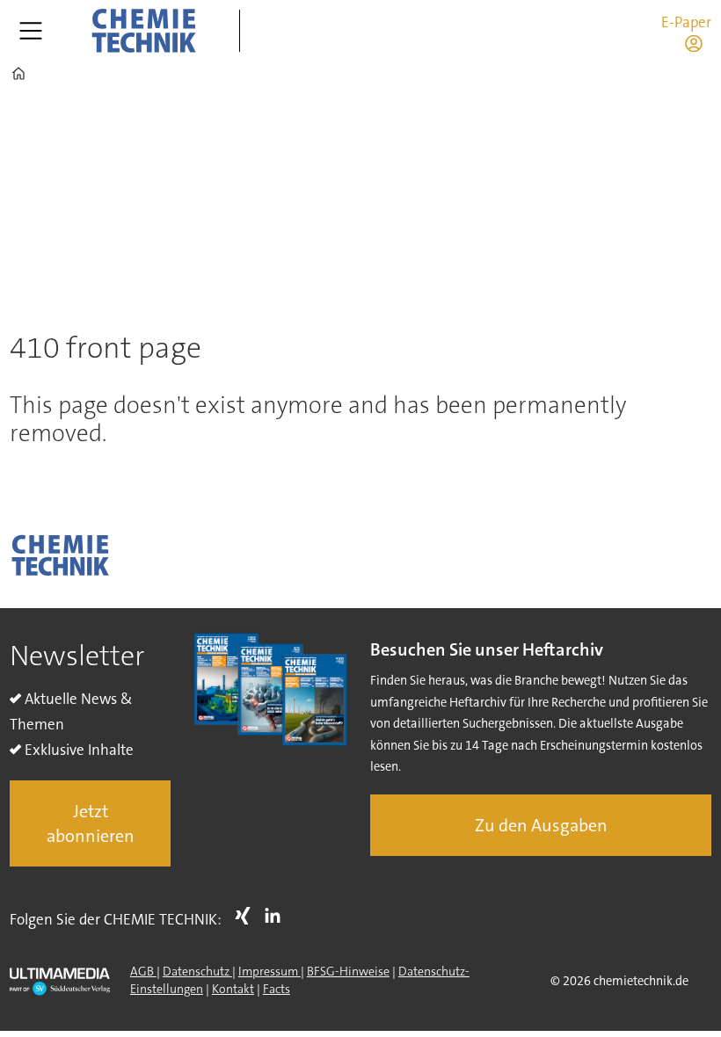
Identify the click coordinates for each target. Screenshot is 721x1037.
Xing (247, 916)
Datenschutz (197, 971)
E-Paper (686, 22)
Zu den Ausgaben (541, 825)
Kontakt (233, 989)
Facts (276, 989)
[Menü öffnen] (30, 30)
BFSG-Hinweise (348, 971)
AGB (143, 971)
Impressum (269, 971)
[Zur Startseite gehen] (143, 30)
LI (277, 916)
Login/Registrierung (698, 43)
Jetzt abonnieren (91, 823)
